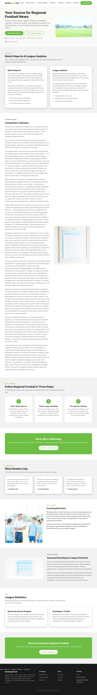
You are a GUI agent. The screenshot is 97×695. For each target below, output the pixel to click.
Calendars (52, 3)
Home (22, 3)
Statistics (76, 3)
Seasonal (68, 3)
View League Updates (34, 33)
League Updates (42, 3)
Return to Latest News (48, 448)
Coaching (60, 3)
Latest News (86, 3)
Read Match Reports (14, 33)
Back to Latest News (48, 652)
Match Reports (30, 3)
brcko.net (12, 3)
